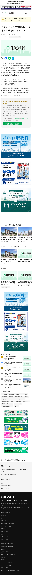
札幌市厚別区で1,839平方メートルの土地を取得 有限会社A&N (8, 282)
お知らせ (3, 518)
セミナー (3, 477)
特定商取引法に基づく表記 (7, 523)
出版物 (3, 483)
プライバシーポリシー (6, 526)
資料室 (3, 560)
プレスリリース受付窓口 (7, 562)
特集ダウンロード (5, 479)
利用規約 (17, 118)
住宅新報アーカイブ (6, 485)
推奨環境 (3, 549)
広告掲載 (3, 557)
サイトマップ (4, 539)
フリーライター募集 (6, 565)
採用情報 (3, 521)
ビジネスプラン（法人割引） (8, 554)
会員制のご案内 (5, 552)
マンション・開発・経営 (11, 459)
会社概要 (3, 515)
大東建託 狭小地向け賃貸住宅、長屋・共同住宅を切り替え (8, 239)
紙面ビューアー (5, 488)
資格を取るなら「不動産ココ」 (8, 474)
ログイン (26, 13)
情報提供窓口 (4, 568)
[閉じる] (29, 19)
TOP (2, 459)
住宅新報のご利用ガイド (7, 546)
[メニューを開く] (2, 13)
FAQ (2, 534)
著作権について (5, 531)
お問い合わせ (4, 537)
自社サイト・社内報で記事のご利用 (10, 570)
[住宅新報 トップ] (9, 13)
